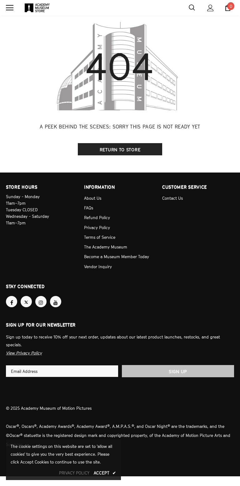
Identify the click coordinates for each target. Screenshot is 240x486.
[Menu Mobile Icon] (9, 8)
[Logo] (37, 7)
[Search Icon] (192, 8)
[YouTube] (55, 296)
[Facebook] (11, 296)
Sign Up (178, 365)
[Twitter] (26, 296)
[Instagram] (41, 296)
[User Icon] (210, 8)
